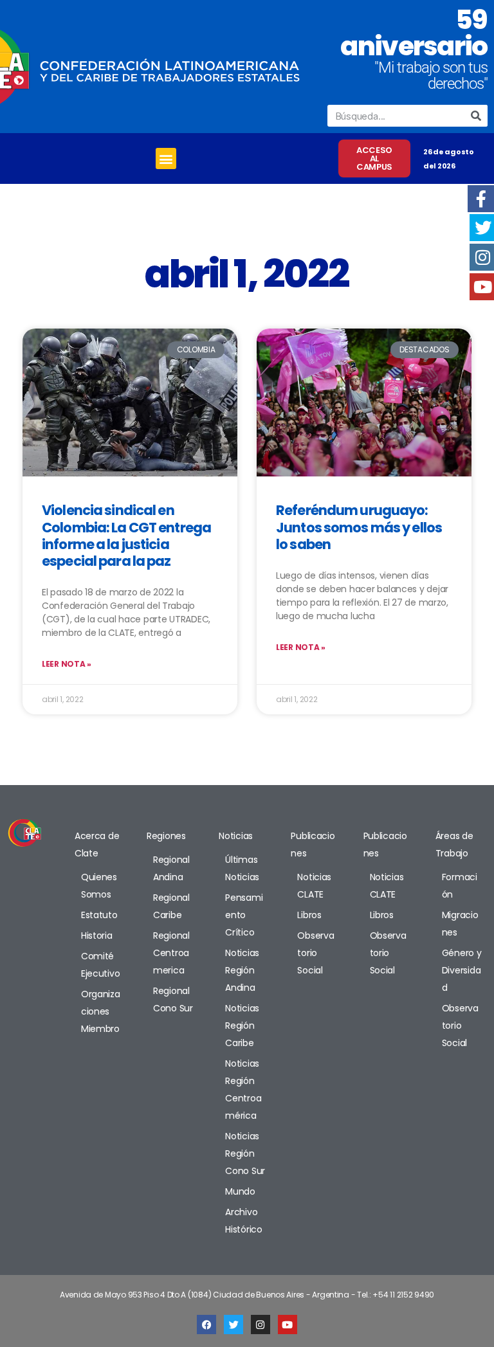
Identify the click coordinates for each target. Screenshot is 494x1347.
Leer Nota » (66, 663)
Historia (97, 935)
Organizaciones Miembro (100, 1011)
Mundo (240, 1191)
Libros (309, 915)
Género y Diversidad (462, 970)
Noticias (236, 835)
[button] (166, 158)
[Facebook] (206, 1324)
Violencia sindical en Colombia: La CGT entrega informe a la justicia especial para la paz (126, 535)
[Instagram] (260, 1324)
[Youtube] (287, 1324)
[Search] (477, 116)
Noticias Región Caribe (242, 1025)
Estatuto (99, 915)
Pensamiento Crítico (243, 915)
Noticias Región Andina (242, 970)
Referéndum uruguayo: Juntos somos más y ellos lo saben (359, 527)
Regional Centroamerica (171, 953)
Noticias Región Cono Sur (245, 1153)
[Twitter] (233, 1324)
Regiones (166, 835)
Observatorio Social (315, 953)
